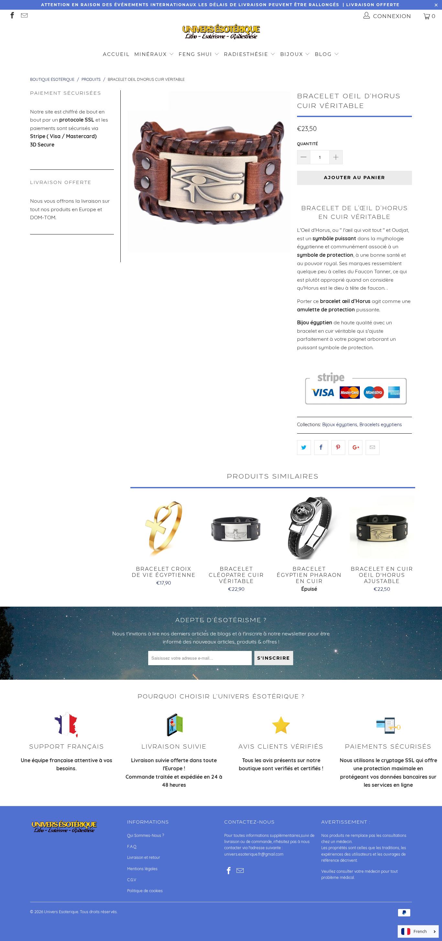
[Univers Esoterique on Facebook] (12, 16)
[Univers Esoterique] (221, 33)
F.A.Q (131, 846)
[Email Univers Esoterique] (24, 16)
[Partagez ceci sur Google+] (355, 447)
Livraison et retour (143, 857)
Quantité (307, 143)
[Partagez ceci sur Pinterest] (338, 447)
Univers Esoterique (61, 911)
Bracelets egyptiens (380, 424)
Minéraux (150, 54)
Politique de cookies (145, 890)
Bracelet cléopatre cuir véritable (236, 527)
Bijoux (291, 54)
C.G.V (131, 879)
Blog (324, 54)
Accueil (116, 54)
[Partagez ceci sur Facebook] (321, 447)
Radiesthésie (246, 54)
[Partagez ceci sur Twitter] (304, 447)
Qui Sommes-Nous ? (145, 835)
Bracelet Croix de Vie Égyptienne (163, 527)
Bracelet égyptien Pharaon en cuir (309, 527)
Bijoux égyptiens (339, 424)
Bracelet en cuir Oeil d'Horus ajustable (382, 527)
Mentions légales (142, 868)
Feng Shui (195, 54)
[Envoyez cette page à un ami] (373, 447)
